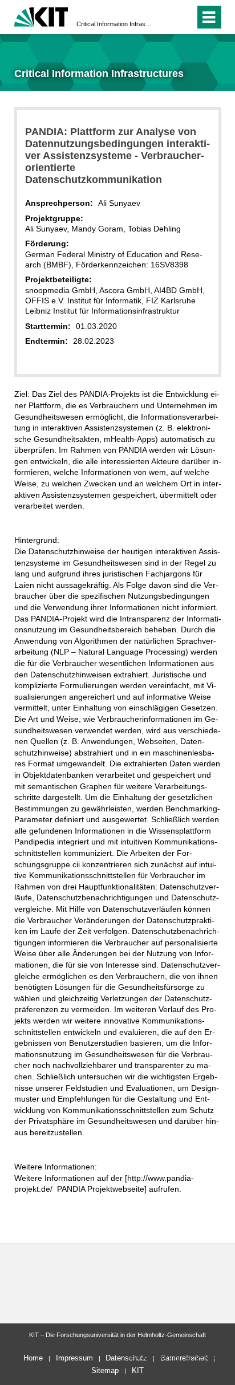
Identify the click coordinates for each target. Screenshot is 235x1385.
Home (33, 1358)
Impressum (74, 1358)
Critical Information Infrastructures (114, 24)
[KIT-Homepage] (41, 16)
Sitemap (105, 1370)
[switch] (165, 17)
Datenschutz (126, 1358)
